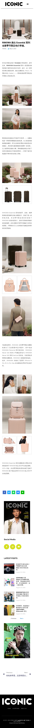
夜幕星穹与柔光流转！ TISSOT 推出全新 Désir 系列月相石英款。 (23, 566)
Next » (22, 618)
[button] (27, 4)
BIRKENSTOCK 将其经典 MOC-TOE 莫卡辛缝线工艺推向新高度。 (22, 595)
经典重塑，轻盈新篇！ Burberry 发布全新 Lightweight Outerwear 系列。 (23, 608)
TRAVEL (4, 48)
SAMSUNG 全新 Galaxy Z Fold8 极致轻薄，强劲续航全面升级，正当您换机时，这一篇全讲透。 (23, 581)
